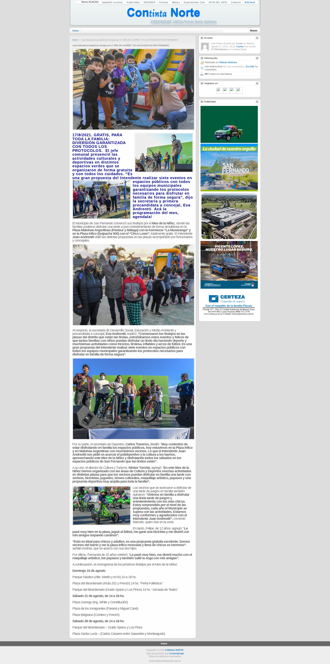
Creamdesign (176, 653)
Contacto (236, 2)
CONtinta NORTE (174, 650)
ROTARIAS (149, 2)
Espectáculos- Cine (194, 2)
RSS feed (250, 2)
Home (75, 30)
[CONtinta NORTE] (172, 17)
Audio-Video (133, 2)
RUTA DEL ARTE (218, 2)
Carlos (240, 46)
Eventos (163, 2)
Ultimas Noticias (228, 62)
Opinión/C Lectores (112, 2)
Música (176, 2)
